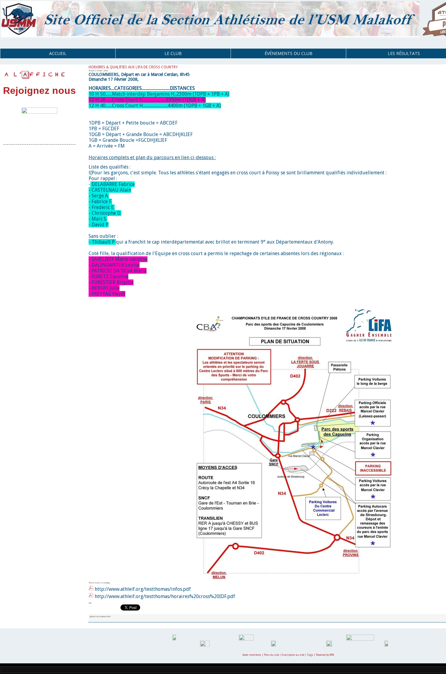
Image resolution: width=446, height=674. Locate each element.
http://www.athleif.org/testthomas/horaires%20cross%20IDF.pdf (165, 596)
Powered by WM (325, 655)
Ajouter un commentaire (100, 616)
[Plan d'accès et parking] (288, 310)
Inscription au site (293, 655)
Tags (310, 655)
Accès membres (251, 655)
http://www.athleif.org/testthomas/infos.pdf (143, 589)
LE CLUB (173, 53)
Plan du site (271, 655)
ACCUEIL (57, 53)
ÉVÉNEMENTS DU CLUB (289, 53)
